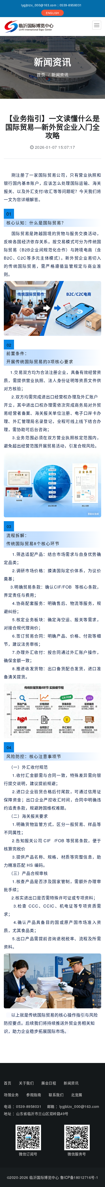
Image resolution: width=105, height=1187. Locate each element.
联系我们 (56, 1094)
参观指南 (33, 1094)
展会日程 (48, 1082)
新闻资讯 (71, 1082)
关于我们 (26, 1082)
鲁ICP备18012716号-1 (79, 1177)
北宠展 (76, 1094)
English (52, 13)
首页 (41, 75)
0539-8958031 (71, 5)
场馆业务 (11, 1094)
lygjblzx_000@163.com (38, 5)
